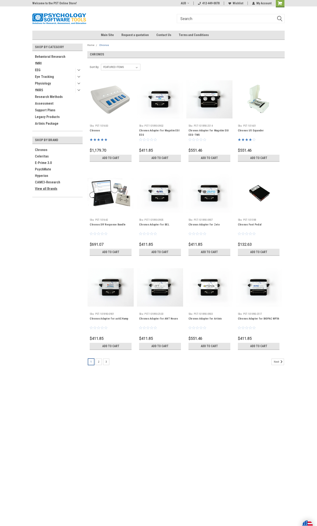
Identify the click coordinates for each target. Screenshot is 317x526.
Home (90, 45)
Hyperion (41, 176)
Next (277, 361)
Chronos (41, 150)
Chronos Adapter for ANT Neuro (158, 318)
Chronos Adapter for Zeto (204, 224)
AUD (183, 3)
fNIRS (39, 90)
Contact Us (163, 35)
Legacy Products (47, 117)
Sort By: (94, 67)
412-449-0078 (211, 3)
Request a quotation (135, 35)
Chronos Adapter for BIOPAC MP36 (258, 318)
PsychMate (43, 169)
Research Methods (49, 97)
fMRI (38, 63)
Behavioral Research (50, 57)
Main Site (107, 35)
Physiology (43, 83)
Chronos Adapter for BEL (154, 224)
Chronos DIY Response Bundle (108, 224)
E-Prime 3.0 (43, 163)
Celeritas (42, 156)
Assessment (44, 103)
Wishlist (238, 3)
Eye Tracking (44, 77)
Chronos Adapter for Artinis (205, 318)
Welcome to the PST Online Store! (54, 3)
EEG (38, 70)
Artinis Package (46, 123)
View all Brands (46, 189)
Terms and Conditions (194, 35)
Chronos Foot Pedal (250, 224)
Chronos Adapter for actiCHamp (109, 318)
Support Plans (45, 110)
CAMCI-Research (47, 182)
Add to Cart (110, 158)
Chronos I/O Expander (251, 130)
